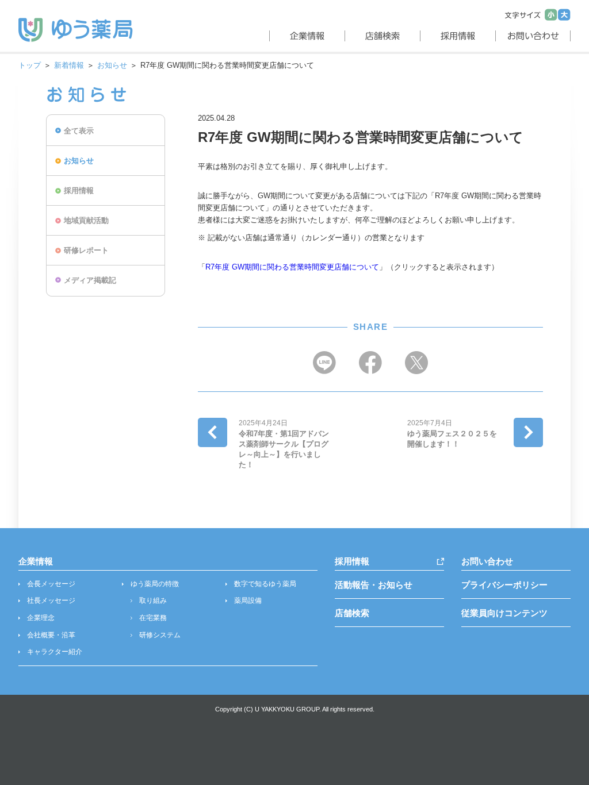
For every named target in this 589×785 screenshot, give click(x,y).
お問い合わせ (487, 561)
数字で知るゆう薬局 (265, 583)
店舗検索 (352, 613)
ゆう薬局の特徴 (155, 583)
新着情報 (69, 65)
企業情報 (35, 561)
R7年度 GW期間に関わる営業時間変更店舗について (292, 267)
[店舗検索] (381, 35)
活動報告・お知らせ (373, 584)
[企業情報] (305, 35)
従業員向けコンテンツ (504, 613)
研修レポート (86, 250)
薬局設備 (248, 600)
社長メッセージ (51, 600)
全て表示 (79, 130)
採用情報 (79, 190)
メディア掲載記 (90, 280)
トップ (29, 65)
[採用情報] (456, 35)
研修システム (160, 635)
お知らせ (112, 65)
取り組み (153, 600)
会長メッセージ (51, 583)
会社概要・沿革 (51, 635)
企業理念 (41, 617)
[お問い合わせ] (533, 35)
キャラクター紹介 (54, 651)
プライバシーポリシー (504, 584)
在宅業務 (153, 617)
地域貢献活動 (86, 220)
